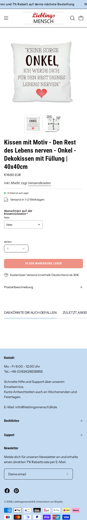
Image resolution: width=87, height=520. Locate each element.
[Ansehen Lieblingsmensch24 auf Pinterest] (16, 491)
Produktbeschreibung (18, 287)
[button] (72, 18)
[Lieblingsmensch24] (43, 18)
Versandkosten (39, 183)
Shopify (58, 501)
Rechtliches (11, 421)
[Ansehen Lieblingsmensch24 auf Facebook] (7, 491)
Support (9, 435)
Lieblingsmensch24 (24, 501)
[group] (43, 4)
